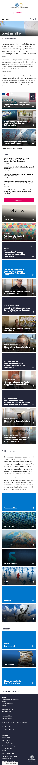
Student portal (7, 737)
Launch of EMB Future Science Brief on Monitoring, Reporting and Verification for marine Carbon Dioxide (17, 159)
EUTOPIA (5, 751)
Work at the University (8, 746)
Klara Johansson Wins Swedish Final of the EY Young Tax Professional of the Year (19, 182)
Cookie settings (6, 758)
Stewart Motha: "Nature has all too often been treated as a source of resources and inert (19, 191)
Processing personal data (9, 756)
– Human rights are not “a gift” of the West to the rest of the (18, 174)
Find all (18, 200)
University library (8, 743)
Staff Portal (6, 740)
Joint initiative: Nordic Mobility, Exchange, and (19, 167)
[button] (14, 19)
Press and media (7, 748)
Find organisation (7, 718)
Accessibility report (8, 761)
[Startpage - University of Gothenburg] (32, 758)
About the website (7, 753)
